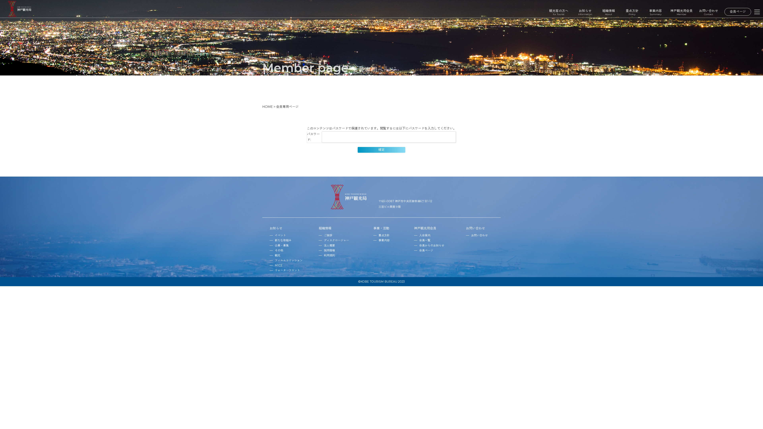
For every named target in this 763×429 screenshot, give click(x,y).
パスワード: (313, 137)
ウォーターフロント (287, 270)
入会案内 (424, 235)
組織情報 (608, 12)
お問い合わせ (708, 12)
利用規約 (329, 255)
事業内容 (655, 12)
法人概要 (329, 245)
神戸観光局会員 (681, 12)
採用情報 (329, 250)
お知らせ (585, 12)
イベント (280, 235)
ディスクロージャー (336, 240)
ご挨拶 (328, 235)
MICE (279, 265)
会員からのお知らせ (431, 245)
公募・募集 (282, 245)
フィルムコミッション (289, 260)
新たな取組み (283, 240)
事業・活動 (381, 228)
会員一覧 (424, 240)
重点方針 (632, 12)
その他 (279, 250)
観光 (277, 255)
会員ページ (738, 12)
